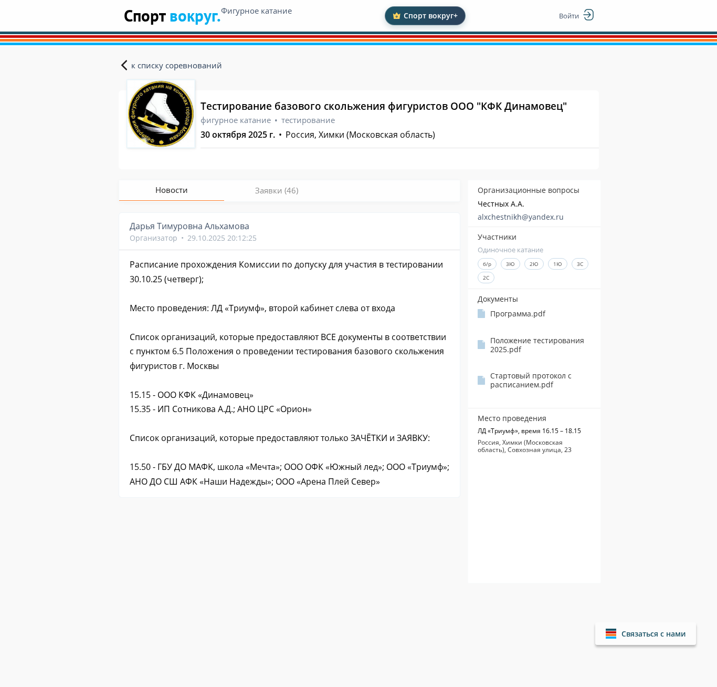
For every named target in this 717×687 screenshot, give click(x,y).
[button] (645, 633)
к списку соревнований (176, 65)
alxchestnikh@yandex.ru (521, 216)
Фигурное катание (256, 10)
